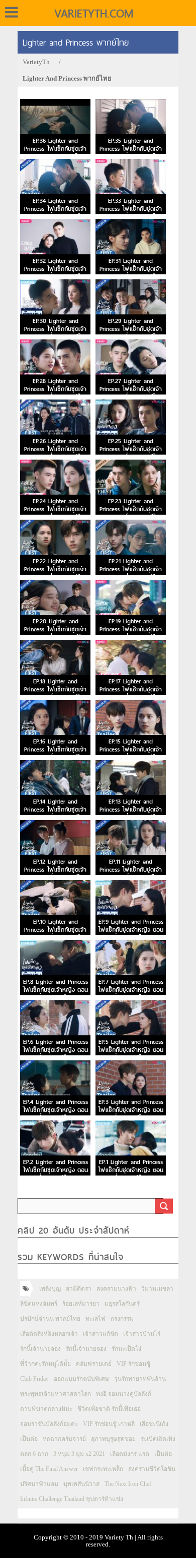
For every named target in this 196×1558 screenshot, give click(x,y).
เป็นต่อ (29, 1438)
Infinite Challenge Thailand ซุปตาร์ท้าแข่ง (71, 1498)
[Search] (164, 1206)
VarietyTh (36, 62)
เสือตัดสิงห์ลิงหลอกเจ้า (49, 1333)
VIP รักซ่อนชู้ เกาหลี (109, 1423)
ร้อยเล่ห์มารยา (81, 1303)
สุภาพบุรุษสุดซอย (113, 1438)
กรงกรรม (122, 1318)
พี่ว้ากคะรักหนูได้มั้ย (45, 1363)
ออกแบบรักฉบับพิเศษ (81, 1378)
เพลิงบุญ (50, 1288)
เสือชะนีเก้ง (154, 1423)
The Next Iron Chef (128, 1483)
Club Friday (34, 1378)
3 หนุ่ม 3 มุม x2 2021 (79, 1453)
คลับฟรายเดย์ (94, 1363)
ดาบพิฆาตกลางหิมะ (46, 1408)
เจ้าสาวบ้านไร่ (141, 1333)
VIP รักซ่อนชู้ (133, 1363)
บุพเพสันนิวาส (81, 1483)
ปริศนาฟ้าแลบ (39, 1483)
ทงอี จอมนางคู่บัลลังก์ (123, 1393)
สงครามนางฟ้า (116, 1288)
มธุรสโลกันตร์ (122, 1303)
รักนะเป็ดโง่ (126, 1348)
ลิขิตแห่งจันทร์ (38, 1303)
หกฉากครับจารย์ (64, 1438)
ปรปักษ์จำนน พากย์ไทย (50, 1318)
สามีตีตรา (78, 1288)
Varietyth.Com (93, 13)
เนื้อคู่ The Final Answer (49, 1468)
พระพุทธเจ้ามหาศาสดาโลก (55, 1393)
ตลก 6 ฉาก (34, 1453)
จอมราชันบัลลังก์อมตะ (49, 1423)
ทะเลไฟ (95, 1318)
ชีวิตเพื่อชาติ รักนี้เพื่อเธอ (109, 1408)
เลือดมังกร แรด (129, 1453)
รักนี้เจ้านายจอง (40, 1348)
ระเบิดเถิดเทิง (158, 1438)
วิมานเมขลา (157, 1288)
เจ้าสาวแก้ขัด (100, 1333)
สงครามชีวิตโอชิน (151, 1468)
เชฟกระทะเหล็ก (103, 1468)
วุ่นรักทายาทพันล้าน (140, 1378)
